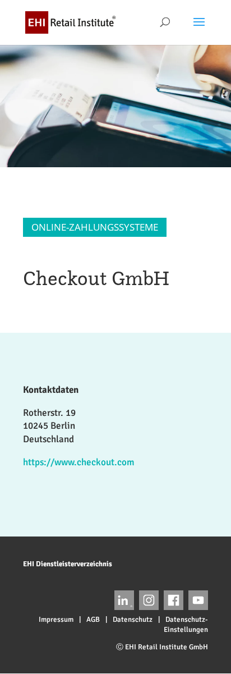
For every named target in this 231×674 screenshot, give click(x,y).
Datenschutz (133, 619)
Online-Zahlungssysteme (94, 227)
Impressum (56, 619)
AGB (93, 619)
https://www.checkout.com (79, 462)
